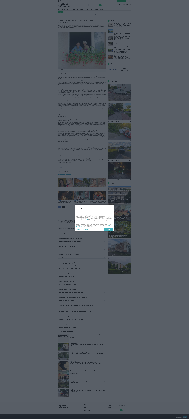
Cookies (82, 226)
